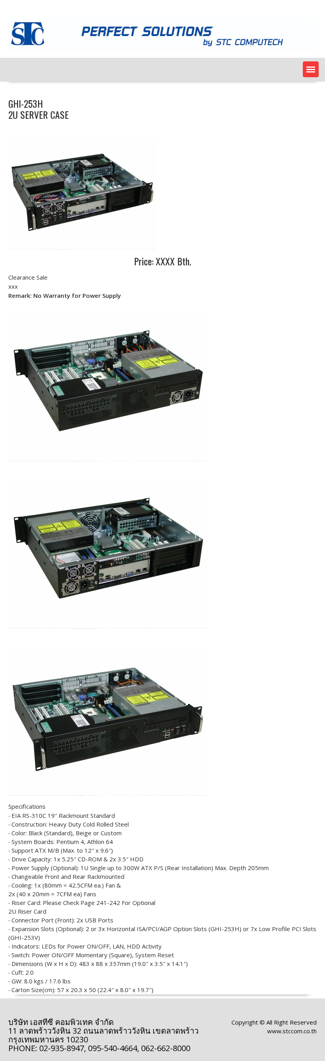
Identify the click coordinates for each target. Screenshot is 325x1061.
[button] (311, 69)
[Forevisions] (162, 53)
